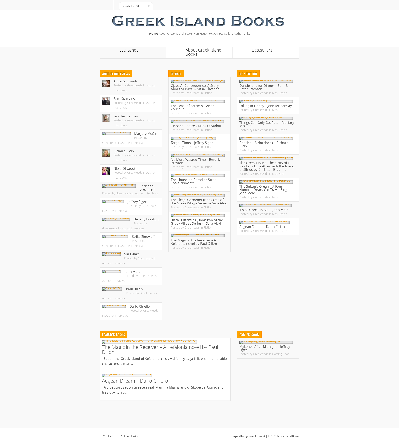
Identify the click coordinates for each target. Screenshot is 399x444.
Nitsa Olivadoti (124, 168)
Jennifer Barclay (125, 116)
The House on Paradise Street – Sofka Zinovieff (195, 181)
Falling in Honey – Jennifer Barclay (265, 105)
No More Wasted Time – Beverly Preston (195, 161)
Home (153, 34)
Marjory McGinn (146, 133)
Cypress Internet (255, 436)
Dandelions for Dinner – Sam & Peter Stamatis (263, 87)
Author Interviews (132, 143)
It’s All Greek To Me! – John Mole (263, 210)
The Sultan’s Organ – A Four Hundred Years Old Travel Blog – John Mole (264, 189)
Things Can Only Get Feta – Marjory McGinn (266, 124)
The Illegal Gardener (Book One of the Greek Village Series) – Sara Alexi (199, 201)
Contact (108, 436)
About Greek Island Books (176, 34)
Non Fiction (200, 34)
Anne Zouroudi (125, 81)
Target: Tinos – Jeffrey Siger (192, 142)
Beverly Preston (146, 219)
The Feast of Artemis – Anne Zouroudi (192, 107)
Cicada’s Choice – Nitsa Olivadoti (196, 126)
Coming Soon (280, 354)
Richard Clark (123, 151)
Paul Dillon (134, 289)
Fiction (213, 34)
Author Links (242, 34)
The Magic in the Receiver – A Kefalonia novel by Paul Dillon (194, 242)
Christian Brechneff (147, 188)
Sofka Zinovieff (143, 236)
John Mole (132, 271)
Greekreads (134, 85)
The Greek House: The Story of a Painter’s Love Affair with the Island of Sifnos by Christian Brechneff (266, 166)
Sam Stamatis (124, 98)
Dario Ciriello (139, 306)
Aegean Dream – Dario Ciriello (262, 226)
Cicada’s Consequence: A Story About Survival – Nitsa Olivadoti (195, 87)
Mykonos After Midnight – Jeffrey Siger (264, 348)
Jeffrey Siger (137, 201)
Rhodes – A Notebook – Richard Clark (263, 144)
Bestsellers (225, 34)
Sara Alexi (131, 254)
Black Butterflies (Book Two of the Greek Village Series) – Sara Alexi (197, 222)
